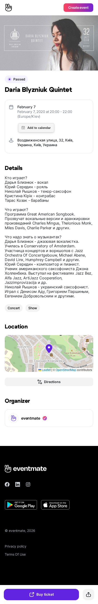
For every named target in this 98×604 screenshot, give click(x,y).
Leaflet (46, 370)
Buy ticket (45, 594)
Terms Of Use (15, 554)
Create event (78, 7)
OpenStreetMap (66, 370)
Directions (52, 382)
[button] (49, 348)
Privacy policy (15, 546)
